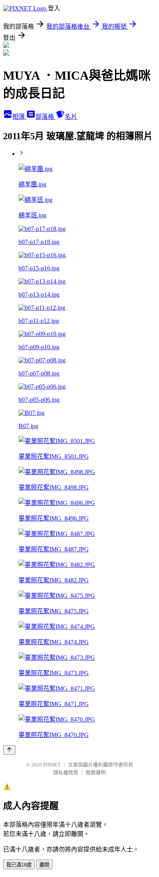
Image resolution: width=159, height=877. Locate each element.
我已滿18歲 (19, 865)
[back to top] (9, 750)
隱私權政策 (65, 772)
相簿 (19, 116)
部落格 (46, 116)
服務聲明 (96, 772)
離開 (44, 865)
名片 (71, 116)
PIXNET (52, 765)
